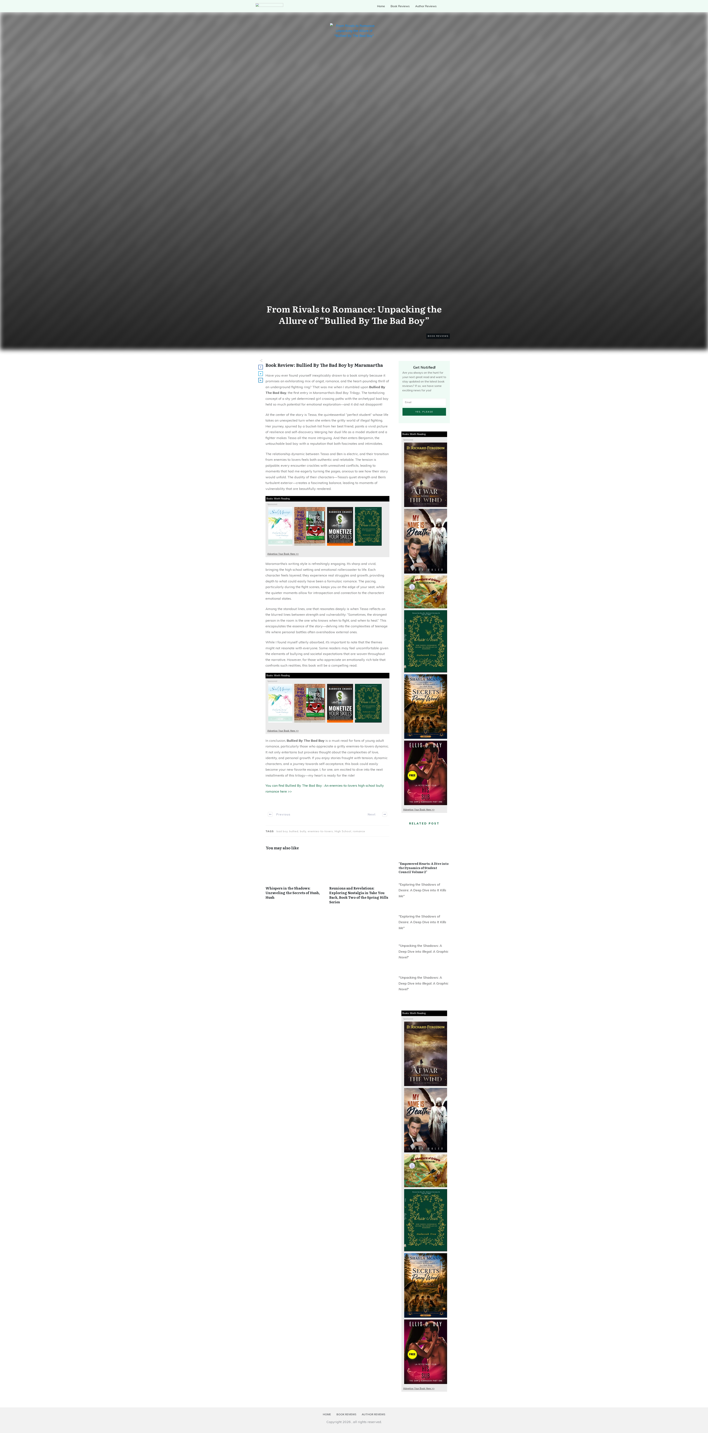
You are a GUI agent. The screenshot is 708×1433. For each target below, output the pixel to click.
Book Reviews (438, 336)
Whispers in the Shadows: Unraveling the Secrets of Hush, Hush (296, 881)
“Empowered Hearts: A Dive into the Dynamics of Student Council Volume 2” (424, 854)
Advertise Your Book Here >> (283, 554)
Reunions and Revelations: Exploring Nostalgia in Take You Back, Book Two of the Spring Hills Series (359, 881)
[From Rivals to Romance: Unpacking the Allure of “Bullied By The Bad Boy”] (354, 161)
